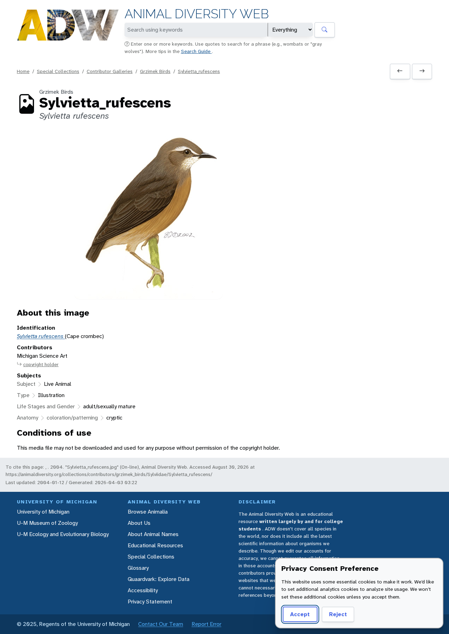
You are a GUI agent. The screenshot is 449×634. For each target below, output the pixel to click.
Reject (338, 614)
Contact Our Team (160, 624)
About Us (139, 523)
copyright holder (41, 364)
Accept (300, 614)
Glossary (138, 568)
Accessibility (143, 590)
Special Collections (58, 71)
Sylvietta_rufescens (199, 71)
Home (23, 71)
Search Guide (196, 51)
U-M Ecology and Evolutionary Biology (63, 534)
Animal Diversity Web (197, 13)
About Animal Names (153, 534)
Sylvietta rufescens (41, 336)
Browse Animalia (148, 511)
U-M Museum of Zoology (47, 523)
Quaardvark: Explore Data (158, 579)
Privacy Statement (150, 601)
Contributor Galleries (110, 71)
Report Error (206, 624)
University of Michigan (43, 511)
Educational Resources (155, 545)
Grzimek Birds (155, 71)
